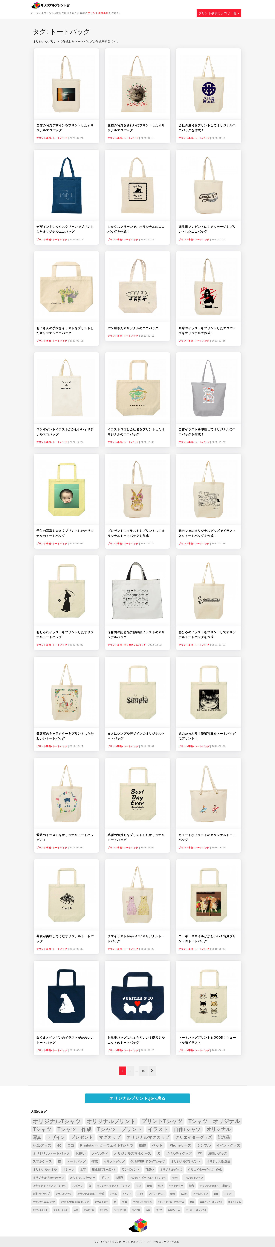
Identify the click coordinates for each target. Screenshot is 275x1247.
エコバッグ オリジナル (211, 1202)
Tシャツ (42, 1129)
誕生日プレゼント (104, 1169)
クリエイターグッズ (193, 1137)
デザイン (56, 1137)
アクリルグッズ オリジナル (171, 1202)
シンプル (204, 1145)
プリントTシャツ (162, 1121)
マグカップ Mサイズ (142, 1202)
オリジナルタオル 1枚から (215, 1185)
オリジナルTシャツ (57, 1121)
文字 (83, 1169)
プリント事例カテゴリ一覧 (218, 13)
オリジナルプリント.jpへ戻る (137, 1098)
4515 (160, 1185)
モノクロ (136, 1210)
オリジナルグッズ (171, 1169)
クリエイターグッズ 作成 (205, 1169)
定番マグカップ (41, 1193)
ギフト (105, 1177)
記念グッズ (42, 1145)
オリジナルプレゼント (186, 1161)
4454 (175, 1177)
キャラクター (176, 1185)
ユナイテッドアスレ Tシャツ (50, 1185)
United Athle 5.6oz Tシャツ (75, 1202)
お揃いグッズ (217, 1153)
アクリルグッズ (157, 1193)
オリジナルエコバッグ (44, 1202)
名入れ (184, 1193)
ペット (157, 1145)
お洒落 (119, 1177)
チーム (113, 1193)
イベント (127, 1193)
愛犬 (172, 1193)
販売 (191, 1185)
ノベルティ (99, 1153)
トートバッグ (76, 1161)
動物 (142, 1145)
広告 (148, 1210)
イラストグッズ (114, 1161)
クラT (140, 1193)
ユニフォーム (174, 1210)
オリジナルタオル (45, 1169)
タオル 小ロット (40, 1210)
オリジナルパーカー (82, 1177)
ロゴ (70, 1145)
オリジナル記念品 (218, 1161)
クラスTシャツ (64, 1193)
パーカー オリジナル (196, 1210)
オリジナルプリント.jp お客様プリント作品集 (151, 1241)
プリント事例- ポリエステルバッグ (127, 645)
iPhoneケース (180, 1145)
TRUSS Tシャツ (193, 1177)
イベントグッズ (228, 1145)
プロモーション (61, 1210)
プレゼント (82, 1137)
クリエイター (101, 1202)
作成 (94, 1161)
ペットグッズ (120, 1210)
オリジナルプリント (111, 1121)
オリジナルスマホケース (132, 1153)
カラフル (104, 1210)
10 (143, 1071)
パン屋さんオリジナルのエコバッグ (133, 328)
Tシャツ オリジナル (214, 1121)
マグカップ (110, 1137)
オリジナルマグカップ (147, 1137)
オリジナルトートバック (51, 1153)
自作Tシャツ (187, 1129)
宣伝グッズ (89, 1210)
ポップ (159, 1210)
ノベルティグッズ (179, 1153)
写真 (37, 1137)
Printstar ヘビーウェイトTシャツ (106, 1145)
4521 (124, 1202)
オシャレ (68, 1169)
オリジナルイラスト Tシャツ (113, 1185)
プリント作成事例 (98, 13)
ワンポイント (131, 1169)
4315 (138, 1185)
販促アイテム (234, 1202)
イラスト (158, 1129)
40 (59, 1145)
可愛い (150, 1169)
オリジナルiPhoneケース (48, 1177)
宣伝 (149, 1185)
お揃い (81, 1153)
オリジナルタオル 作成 (90, 1193)
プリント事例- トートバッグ (51, 138)
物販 (192, 1202)
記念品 (224, 1137)
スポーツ (77, 1185)
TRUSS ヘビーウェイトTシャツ (147, 1177)
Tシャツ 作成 (74, 1129)
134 (199, 1153)
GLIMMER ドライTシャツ (147, 1161)
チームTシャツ (200, 1193)
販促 (216, 1193)
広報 (76, 1210)
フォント (228, 1193)
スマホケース (42, 1161)
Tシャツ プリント (119, 1129)
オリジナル (219, 1129)
